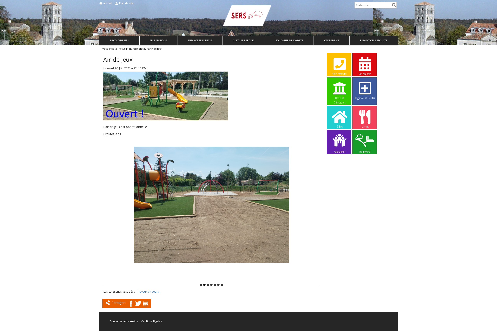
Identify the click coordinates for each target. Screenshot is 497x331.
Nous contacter (339, 74)
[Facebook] (131, 307)
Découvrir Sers (119, 40)
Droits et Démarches (339, 98)
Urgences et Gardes (365, 98)
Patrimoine (365, 151)
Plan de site (126, 3)
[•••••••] (211, 214)
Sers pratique (158, 40)
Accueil (107, 3)
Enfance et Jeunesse (200, 40)
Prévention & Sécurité (373, 40)
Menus (364, 126)
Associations (339, 151)
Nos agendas (365, 74)
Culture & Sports (243, 40)
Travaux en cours (139, 48)
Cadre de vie (331, 40)
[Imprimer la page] (145, 307)
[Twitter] (138, 307)
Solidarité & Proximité (289, 40)
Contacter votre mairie (124, 321)
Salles (339, 126)
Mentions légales (151, 321)
